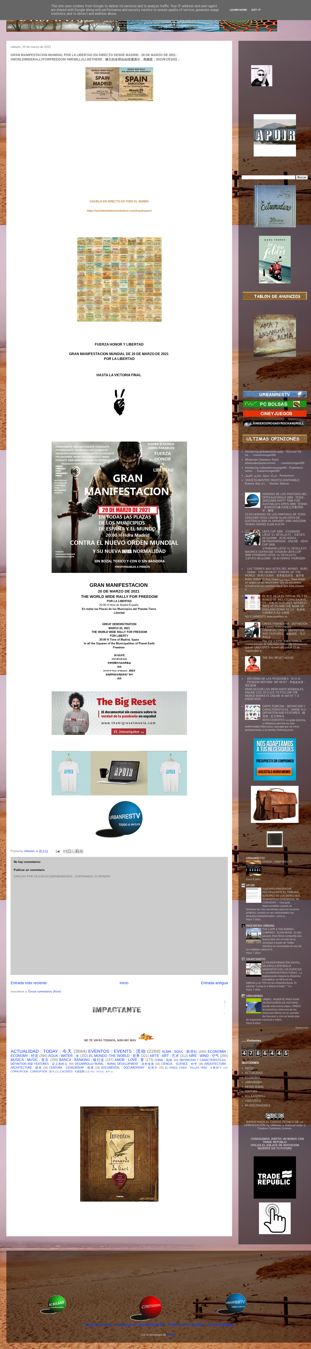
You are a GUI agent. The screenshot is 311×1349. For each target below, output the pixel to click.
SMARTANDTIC (256, 959)
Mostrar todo (302, 1028)
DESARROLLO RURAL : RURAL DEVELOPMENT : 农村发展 (114, 1063)
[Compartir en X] (73, 851)
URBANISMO (253, 1082)
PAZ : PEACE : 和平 (100, 1071)
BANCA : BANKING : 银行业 (82, 1060)
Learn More (238, 9)
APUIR (250, 885)
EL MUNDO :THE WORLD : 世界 (114, 1056)
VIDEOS (267, 861)
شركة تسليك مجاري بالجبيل (261, 475)
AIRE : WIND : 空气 (204, 1056)
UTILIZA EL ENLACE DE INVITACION (275, 1145)
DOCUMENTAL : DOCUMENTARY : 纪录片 (129, 1067)
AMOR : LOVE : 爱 (129, 1060)
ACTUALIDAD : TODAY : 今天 (41, 1051)
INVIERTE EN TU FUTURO (275, 1148)
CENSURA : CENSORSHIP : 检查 (71, 1067)
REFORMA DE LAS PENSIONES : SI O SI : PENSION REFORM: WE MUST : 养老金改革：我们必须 (275, 682)
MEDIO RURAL (254, 1086)
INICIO (249, 1068)
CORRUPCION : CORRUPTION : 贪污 (32, 1071)
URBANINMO (254, 996)
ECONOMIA (252, 1077)
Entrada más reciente (29, 983)
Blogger (171, 1334)
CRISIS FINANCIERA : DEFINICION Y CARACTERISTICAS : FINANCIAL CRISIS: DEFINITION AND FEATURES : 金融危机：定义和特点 (284, 630)
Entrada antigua (214, 983)
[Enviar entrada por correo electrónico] (57, 851)
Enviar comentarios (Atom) (44, 991)
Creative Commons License (274, 1128)
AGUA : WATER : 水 (63, 1056)
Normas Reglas (221, 1325)
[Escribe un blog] (69, 851)
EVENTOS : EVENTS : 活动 (117, 1051)
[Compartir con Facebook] (77, 851)
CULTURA (251, 1091)
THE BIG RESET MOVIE (278, 657)
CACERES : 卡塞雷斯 (72, 1071)
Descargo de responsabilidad (141, 1325)
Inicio (124, 983)
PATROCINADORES (257, 1105)
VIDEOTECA (253, 1100)
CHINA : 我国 (163, 1060)
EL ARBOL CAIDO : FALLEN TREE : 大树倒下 (193, 1067)
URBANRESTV (255, 858)
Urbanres (275, 1125)
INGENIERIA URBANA (260, 925)
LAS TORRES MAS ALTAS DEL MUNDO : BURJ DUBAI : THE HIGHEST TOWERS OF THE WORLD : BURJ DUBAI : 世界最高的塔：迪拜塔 (276, 572)
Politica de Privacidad (187, 1325)
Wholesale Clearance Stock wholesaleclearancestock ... (262, 461)
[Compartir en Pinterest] (81, 851)
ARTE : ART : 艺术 (164, 1056)
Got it (256, 9)
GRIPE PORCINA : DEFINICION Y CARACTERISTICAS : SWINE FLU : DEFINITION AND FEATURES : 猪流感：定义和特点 (285, 711)
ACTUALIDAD (253, 1073)
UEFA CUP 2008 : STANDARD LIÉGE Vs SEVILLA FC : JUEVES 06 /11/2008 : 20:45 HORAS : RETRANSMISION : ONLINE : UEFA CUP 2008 (285, 538)
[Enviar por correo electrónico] (65, 851)
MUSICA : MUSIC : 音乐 (30, 1060)
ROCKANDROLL (255, 1096)
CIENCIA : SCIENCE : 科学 (179, 1063)
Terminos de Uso (98, 1325)
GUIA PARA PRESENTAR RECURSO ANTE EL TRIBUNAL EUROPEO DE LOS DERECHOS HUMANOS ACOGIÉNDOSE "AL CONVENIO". (281, 895)
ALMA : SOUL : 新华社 (180, 1051)
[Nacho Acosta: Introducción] (275, 82)
